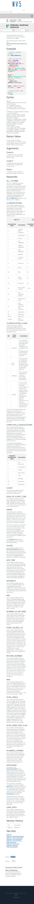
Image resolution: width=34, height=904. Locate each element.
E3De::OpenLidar (11, 842)
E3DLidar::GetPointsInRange (15, 838)
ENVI (13, 856)
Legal (16, 895)
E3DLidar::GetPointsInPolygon (15, 836)
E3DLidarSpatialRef (12, 769)
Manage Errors (13, 539)
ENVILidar (9, 786)
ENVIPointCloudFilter (13, 549)
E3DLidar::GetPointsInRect (14, 839)
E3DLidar (9, 835)
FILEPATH (15, 60)
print (9, 86)
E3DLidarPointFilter (12, 845)
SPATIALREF (10, 794)
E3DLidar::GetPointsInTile (14, 841)
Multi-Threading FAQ (11, 870)
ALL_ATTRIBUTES (12, 198)
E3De (12, 55)
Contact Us (16, 897)
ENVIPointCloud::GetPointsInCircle (17, 44)
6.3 (13, 861)
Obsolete (12, 21)
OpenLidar (18, 68)
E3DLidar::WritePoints (13, 844)
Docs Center (13, 20)
